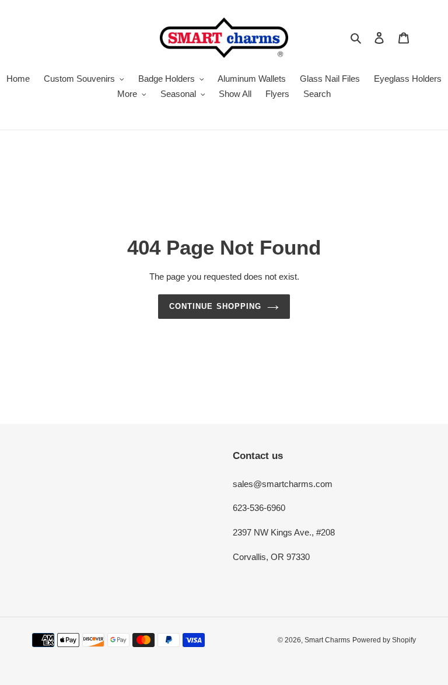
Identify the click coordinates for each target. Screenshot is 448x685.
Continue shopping (215, 306)
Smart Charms (327, 640)
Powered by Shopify (384, 640)
